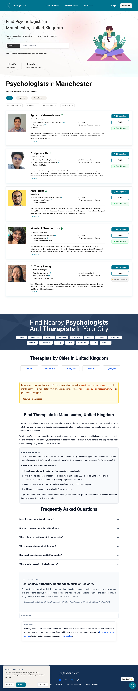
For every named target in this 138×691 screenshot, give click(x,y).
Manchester (76, 337)
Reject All (9, 684)
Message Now (121, 116)
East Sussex (46, 343)
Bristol (89, 337)
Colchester (82, 343)
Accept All (20, 684)
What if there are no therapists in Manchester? (41, 537)
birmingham (70, 368)
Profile (120, 122)
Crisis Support (87, 6)
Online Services (39, 98)
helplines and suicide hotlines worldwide (97, 389)
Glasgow (101, 337)
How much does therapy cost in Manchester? (40, 555)
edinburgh (50, 368)
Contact (59, 685)
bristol (91, 368)
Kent (94, 343)
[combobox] (13, 46)
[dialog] (26, 676)
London (21, 337)
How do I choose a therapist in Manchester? (40, 528)
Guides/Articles (71, 6)
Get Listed (126, 6)
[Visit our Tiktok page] (78, 680)
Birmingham (35, 337)
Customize (42, 684)
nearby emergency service (93, 385)
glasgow (112, 368)
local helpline (66, 636)
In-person (22, 98)
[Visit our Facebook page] (60, 680)
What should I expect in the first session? (38, 564)
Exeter (70, 343)
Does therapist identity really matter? (36, 519)
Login (114, 5)
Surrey (59, 343)
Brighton (49, 337)
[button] (68, 129)
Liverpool (105, 343)
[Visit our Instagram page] (66, 680)
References (26, 615)
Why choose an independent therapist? (37, 546)
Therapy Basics (51, 6)
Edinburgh (62, 337)
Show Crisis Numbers (32, 399)
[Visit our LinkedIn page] (72, 680)
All (9, 98)
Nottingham (115, 337)
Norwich (32, 343)
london (29, 368)
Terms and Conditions (73, 685)
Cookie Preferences (92, 685)
